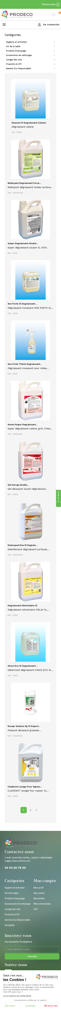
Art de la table (13, 46)
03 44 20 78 (13, 867)
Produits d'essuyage (16, 51)
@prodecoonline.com (18, 861)
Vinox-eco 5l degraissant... (22, 666)
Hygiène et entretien (16, 42)
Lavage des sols (14, 59)
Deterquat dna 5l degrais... (23, 545)
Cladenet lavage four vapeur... (25, 786)
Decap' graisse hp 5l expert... (24, 726)
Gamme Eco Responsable (18, 68)
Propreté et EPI (14, 64)
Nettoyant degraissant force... (24, 183)
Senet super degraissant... (23, 424)
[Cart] (57, 14)
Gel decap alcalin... (18, 485)
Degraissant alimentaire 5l (22, 605)
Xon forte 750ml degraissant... (25, 364)
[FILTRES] (58, 504)
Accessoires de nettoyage (19, 55)
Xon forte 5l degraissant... (22, 303)
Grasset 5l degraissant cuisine (29, 122)
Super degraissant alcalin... (23, 243)
